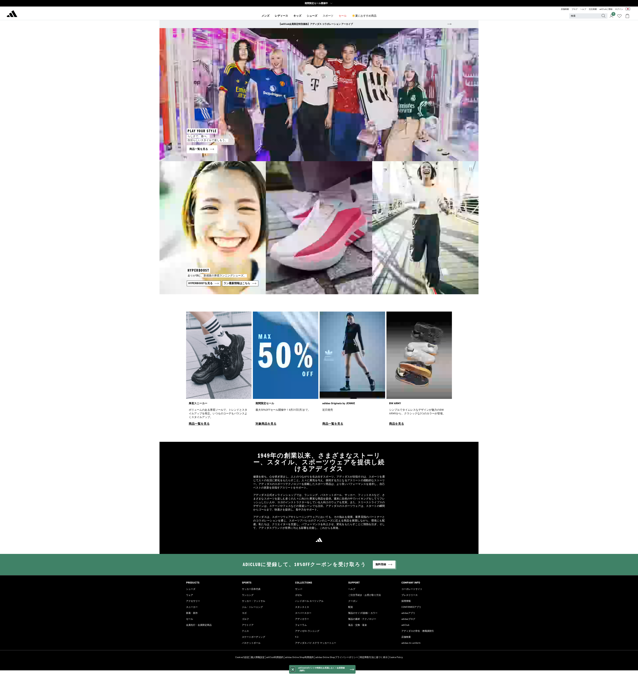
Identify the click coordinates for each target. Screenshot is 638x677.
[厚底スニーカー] (219, 370)
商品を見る (396, 423)
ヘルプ (583, 9)
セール (343, 16)
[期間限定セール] (285, 370)
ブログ (575, 9)
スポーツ (328, 16)
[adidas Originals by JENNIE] (352, 370)
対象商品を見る (266, 423)
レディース (281, 16)
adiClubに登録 (605, 9)
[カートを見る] (627, 16)
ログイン (619, 9)
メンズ (265, 16)
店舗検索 (565, 9)
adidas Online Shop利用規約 (299, 657)
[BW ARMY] (419, 370)
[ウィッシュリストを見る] (619, 16)
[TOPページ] (12, 14)
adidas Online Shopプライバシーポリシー (336, 657)
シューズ (312, 16)
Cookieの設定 (242, 657)
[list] (319, 370)
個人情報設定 (258, 657)
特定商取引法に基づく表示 (374, 657)
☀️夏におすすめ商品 (364, 16)
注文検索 (593, 9)
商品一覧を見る (199, 423)
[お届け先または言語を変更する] (627, 9)
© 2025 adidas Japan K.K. (319, 666)
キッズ (297, 16)
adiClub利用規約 (274, 657)
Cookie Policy (396, 657)
